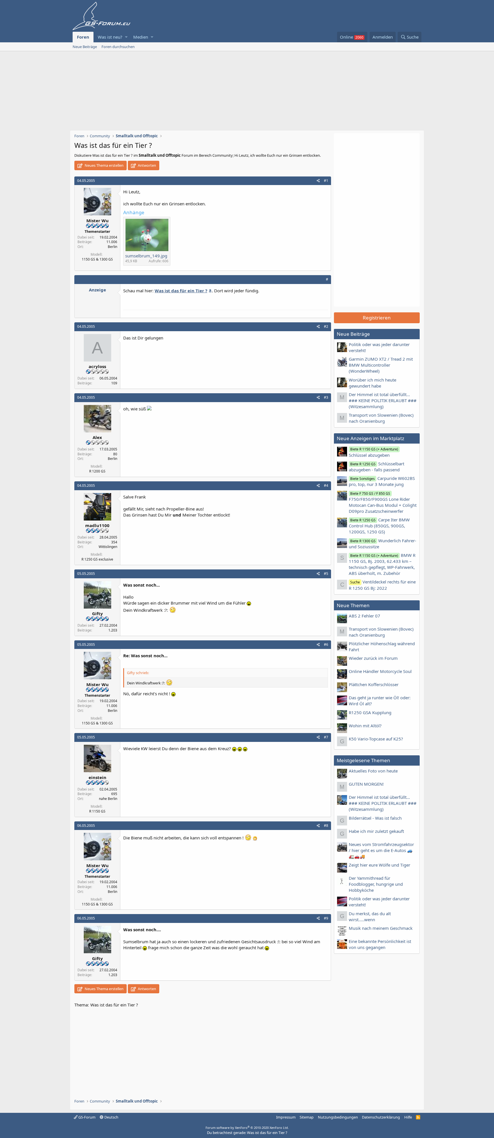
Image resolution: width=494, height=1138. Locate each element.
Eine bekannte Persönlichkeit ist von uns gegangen (380, 944)
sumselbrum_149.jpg (146, 256)
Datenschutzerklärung (381, 1117)
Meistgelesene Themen (363, 760)
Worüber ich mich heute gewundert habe (372, 383)
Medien (140, 37)
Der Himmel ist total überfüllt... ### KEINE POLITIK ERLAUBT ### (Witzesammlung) (383, 400)
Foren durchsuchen (118, 46)
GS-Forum (86, 1117)
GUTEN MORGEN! (366, 784)
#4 (326, 485)
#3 (326, 397)
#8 (326, 825)
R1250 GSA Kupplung (370, 712)
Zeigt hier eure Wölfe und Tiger (379, 865)
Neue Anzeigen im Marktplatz (370, 438)
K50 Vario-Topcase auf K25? (376, 739)
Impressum (286, 1117)
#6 (326, 644)
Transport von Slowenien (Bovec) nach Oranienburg (381, 418)
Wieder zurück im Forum (373, 658)
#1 (326, 180)
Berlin (112, 246)
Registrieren (377, 317)
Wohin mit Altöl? (365, 725)
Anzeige (97, 290)
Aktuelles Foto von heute (373, 771)
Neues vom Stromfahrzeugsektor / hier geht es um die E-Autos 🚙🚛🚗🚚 (381, 850)
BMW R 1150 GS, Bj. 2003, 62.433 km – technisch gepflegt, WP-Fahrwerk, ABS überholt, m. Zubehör (382, 564)
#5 (326, 573)
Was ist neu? (110, 37)
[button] (126, 37)
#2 (326, 326)
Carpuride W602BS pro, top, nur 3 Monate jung (382, 481)
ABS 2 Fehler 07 (364, 616)
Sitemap (307, 1117)
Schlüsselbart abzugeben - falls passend (376, 466)
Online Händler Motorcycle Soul (380, 671)
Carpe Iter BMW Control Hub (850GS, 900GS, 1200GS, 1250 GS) (379, 526)
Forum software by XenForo (247, 1127)
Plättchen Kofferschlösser (374, 684)
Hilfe (408, 1117)
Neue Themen (353, 605)
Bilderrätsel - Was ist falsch (375, 818)
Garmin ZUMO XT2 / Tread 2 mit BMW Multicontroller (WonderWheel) (381, 365)
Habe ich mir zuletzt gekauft (376, 831)
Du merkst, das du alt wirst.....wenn (370, 916)
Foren (83, 37)
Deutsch (110, 1117)
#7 (326, 737)
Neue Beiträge (85, 46)
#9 (326, 918)
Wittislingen (108, 546)
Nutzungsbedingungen (338, 1117)
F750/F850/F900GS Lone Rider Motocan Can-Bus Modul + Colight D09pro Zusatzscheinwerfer (383, 502)
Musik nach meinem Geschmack (381, 928)
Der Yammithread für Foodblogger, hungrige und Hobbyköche (376, 884)
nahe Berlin (108, 798)
